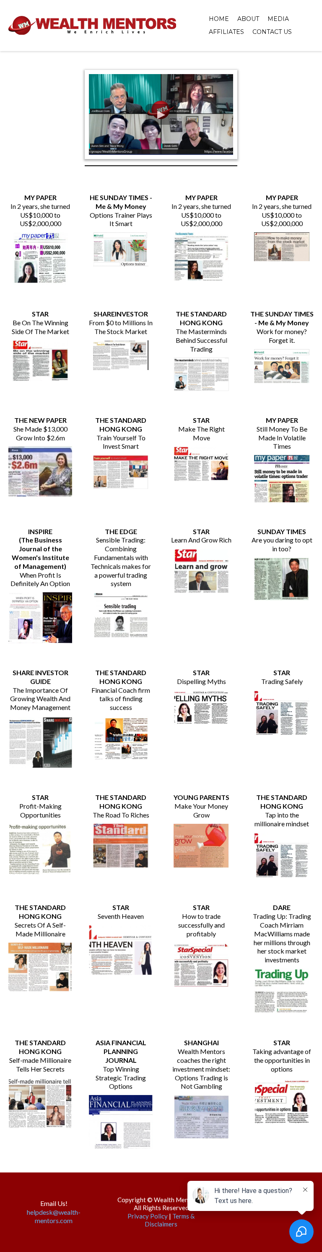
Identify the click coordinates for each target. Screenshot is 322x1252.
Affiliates (226, 32)
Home (219, 19)
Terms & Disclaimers (170, 1220)
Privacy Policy (147, 1216)
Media (278, 19)
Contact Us (272, 32)
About (248, 19)
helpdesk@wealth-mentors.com (53, 1216)
